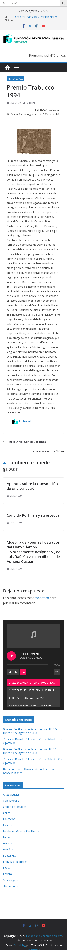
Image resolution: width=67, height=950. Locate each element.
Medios (7, 843)
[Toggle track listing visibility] (57, 672)
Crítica (6, 813)
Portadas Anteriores (15, 861)
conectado (42, 598)
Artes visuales (15, 79)
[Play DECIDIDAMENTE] (11, 656)
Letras (7, 837)
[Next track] (16, 672)
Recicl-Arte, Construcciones (26, 442)
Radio (6, 868)
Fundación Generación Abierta (21, 831)
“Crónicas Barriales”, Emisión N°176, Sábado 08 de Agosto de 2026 (36, 18)
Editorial (30, 103)
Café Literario (11, 800)
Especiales (9, 825)
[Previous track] (10, 672)
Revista (7, 874)
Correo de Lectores (14, 806)
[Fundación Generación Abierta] (7, 67)
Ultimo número (12, 886)
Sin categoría (11, 880)
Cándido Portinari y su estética (33, 515)
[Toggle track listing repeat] (23, 672)
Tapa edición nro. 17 (45, 451)
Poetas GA (9, 855)
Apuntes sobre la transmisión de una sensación (32, 486)
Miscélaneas (10, 849)
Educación (9, 819)
